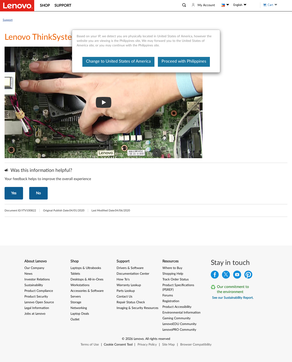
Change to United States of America (118, 61)
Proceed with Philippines (184, 61)
